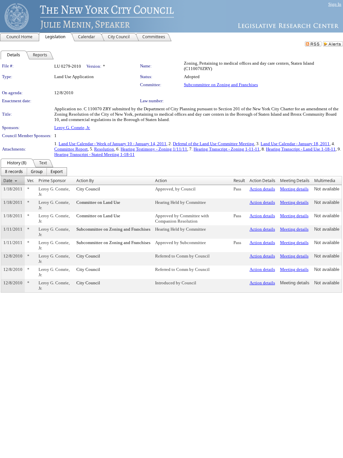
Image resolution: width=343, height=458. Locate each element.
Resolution (104, 149)
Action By (85, 180)
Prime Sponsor (52, 180)
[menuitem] (14, 172)
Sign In (334, 4)
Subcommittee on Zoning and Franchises (221, 84)
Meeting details (294, 188)
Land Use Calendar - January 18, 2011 (295, 143)
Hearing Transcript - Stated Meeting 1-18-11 (94, 154)
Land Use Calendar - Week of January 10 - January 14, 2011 (112, 143)
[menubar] (34, 171)
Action (161, 180)
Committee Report (71, 149)
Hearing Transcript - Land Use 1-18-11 (301, 149)
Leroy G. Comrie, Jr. (72, 127)
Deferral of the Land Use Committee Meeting (213, 143)
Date (7, 180)
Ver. (30, 180)
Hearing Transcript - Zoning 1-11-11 (227, 149)
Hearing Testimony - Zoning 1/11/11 (154, 149)
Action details (262, 188)
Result (239, 180)
